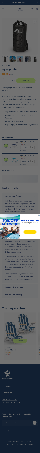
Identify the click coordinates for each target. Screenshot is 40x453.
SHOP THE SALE (30, 232)
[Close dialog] (39, 215)
